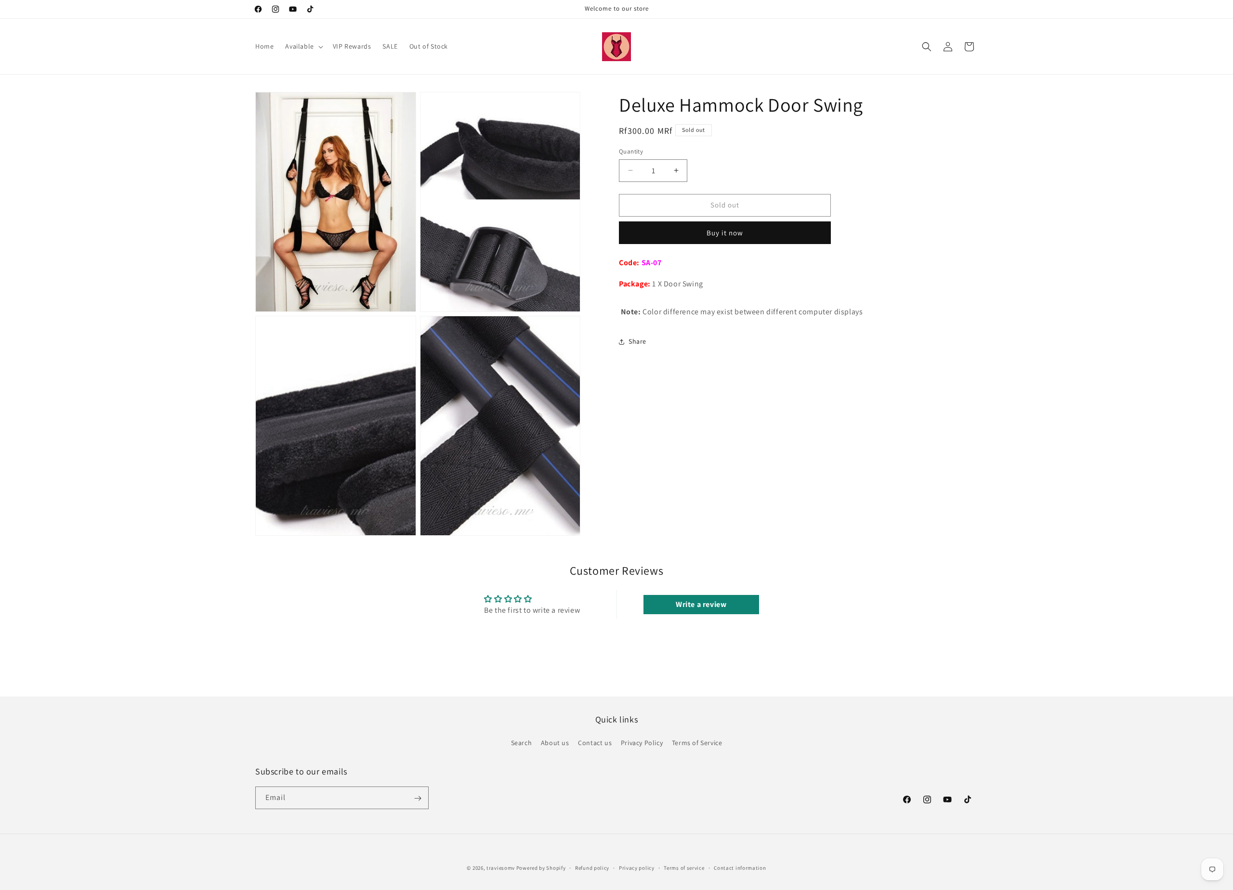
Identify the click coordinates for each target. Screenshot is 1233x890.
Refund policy (592, 867)
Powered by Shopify (541, 867)
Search (521, 742)
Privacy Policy (642, 742)
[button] (303, 46)
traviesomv (500, 867)
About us (555, 742)
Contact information (740, 867)
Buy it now (725, 232)
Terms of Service (697, 742)
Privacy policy (637, 867)
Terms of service (684, 867)
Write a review (701, 604)
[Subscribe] (417, 798)
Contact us (595, 742)
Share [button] (637, 341)
